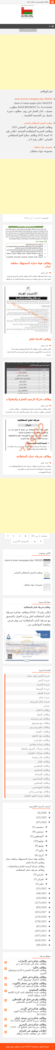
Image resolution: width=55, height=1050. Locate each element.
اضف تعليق (44, 273)
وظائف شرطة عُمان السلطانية (37, 607)
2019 (44, 902)
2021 (44, 893)
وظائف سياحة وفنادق (40, 744)
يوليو (41, 841)
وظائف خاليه (39, 967)
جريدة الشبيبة (43, 684)
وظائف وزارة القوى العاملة (37, 796)
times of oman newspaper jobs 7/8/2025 (33, 99)
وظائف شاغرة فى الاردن (33, 1008)
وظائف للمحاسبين (41, 778)
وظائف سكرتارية (42, 740)
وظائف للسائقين (42, 770)
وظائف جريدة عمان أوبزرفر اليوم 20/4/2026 (34, 2)
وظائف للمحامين (42, 783)
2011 (44, 940)
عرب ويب (9, 1046)
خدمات (46, 706)
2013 (44, 930)
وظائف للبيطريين (42, 766)
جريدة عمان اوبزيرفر (40, 701)
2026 (44, 812)
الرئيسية (45, 218)
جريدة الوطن (43, 693)
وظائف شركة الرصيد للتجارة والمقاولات (28, 399)
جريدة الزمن (44, 680)
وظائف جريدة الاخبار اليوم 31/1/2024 (28, 1020)
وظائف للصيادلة (42, 774)
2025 (44, 817)
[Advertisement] (27, 62)
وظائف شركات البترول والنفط (35, 748)
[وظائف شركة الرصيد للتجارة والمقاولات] (28, 377)
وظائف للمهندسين (41, 787)
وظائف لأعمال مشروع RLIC (32, 979)
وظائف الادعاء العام (40, 339)
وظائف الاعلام (43, 710)
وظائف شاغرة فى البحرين (32, 1024)
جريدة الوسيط (43, 689)
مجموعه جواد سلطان (43, 147)
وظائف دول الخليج (41, 736)
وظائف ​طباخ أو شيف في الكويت (30, 986)
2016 (44, 916)
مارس (40, 874)
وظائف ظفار (44, 761)
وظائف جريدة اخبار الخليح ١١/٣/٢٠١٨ (27, 1027)
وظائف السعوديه (37, 989)
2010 (44, 944)
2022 (44, 888)
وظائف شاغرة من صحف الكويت (29, 983)
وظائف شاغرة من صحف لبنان (30, 1018)
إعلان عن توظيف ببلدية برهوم (31, 1033)
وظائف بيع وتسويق (41, 723)
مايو (41, 850)
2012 (44, 935)
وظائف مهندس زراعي (39, 791)
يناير (41, 883)
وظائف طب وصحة (41, 757)
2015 (44, 921)
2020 (44, 898)
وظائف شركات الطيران (39, 753)
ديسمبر (39, 826)
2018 (44, 907)
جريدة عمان (44, 697)
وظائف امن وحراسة (40, 718)
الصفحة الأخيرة (21, 541)
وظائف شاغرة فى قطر (34, 977)
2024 (44, 822)
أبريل (41, 855)
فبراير (40, 879)
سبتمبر (40, 831)
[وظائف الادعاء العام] (28, 309)
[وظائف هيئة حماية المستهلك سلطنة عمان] (28, 241)
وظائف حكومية (43, 731)
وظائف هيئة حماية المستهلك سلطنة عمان (25, 859)
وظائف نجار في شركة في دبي (31, 963)
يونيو (41, 845)
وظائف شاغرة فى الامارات (32, 961)
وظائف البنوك (43, 714)
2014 (44, 926)
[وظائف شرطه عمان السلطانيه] (28, 434)
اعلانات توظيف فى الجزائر (32, 1030)
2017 (44, 912)
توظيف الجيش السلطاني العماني (38, 123)
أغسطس (38, 836)
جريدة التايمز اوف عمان (38, 676)
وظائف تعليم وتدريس (40, 727)
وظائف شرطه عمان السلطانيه (33, 456)
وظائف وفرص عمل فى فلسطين (29, 999)
